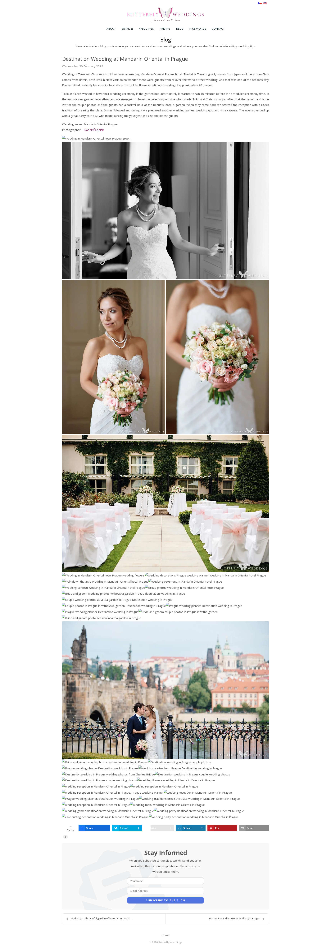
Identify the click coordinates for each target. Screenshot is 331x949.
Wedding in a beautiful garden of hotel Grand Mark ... (101, 918)
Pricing (165, 28)
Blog (180, 28)
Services (128, 28)
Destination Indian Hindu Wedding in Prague (235, 918)
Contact (218, 28)
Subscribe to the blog (165, 900)
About (111, 28)
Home (165, 935)
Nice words (197, 28)
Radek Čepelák (94, 130)
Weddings (146, 28)
